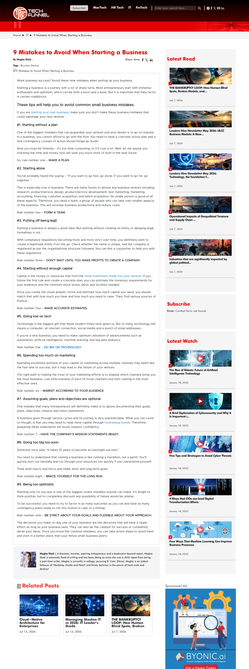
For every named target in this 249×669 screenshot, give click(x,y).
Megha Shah (47, 553)
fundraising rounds (117, 422)
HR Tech (117, 7)
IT (129, 7)
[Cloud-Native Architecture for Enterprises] (39, 605)
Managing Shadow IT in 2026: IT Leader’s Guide (83, 623)
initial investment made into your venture (112, 276)
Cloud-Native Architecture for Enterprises (32, 623)
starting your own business (50, 112)
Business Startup (30, 65)
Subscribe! (79, 8)
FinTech (141, 7)
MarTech (99, 7)
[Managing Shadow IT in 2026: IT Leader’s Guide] (84, 605)
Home (17, 35)
